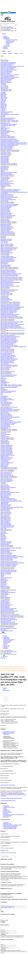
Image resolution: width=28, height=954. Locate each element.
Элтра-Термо (4, 383)
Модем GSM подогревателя (7, 344)
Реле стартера (4, 400)
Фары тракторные (5, 544)
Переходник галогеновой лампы (8, 215)
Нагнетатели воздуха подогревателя (9, 345)
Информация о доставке (8, 731)
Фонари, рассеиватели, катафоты (8, 565)
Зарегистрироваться (7, 906)
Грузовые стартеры (5, 442)
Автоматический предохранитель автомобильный (12, 307)
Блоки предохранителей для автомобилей (10, 304)
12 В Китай (3, 92)
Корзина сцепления (5, 486)
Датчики (3, 187)
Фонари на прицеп (5, 586)
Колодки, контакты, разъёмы (7, 202)
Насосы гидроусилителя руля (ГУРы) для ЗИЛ (11, 278)
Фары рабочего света (5, 517)
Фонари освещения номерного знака (9, 610)
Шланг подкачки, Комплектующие (9, 69)
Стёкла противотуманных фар (8, 525)
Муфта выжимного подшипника (8, 487)
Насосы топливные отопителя (8, 371)
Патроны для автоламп (6, 214)
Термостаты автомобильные (7, 194)
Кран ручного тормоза (6, 493)
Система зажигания (5, 404)
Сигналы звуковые (5, 253)
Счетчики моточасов (5, 434)
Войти (2, 911)
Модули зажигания (5, 419)
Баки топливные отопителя (7, 361)
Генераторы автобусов (6, 152)
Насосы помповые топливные (8, 269)
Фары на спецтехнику (6, 520)
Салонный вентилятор (6, 620)
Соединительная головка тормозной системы (11, 501)
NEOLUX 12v (4, 97)
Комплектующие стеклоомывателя (9, 476)
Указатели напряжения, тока (7, 227)
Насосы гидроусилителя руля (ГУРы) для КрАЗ (11, 277)
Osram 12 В (3, 99)
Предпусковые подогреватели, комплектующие (12, 316)
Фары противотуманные (6, 541)
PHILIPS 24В (4, 94)
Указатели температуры (6, 229)
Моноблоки (3, 236)
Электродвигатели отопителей (8, 622)
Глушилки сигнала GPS (6, 72)
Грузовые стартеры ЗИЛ (6, 446)
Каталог (10, 53)
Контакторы (3, 629)
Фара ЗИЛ (3, 539)
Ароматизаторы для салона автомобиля (10, 114)
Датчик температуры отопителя (8, 355)
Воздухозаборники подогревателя (8, 339)
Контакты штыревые (5, 211)
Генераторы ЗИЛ (4, 157)
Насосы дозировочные (6, 367)
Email (6, 906)
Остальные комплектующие (7, 376)
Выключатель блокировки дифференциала (10, 189)
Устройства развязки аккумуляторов (9, 315)
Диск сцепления (4, 484)
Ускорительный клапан (6, 504)
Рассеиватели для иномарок (7, 609)
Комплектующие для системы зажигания (10, 416)
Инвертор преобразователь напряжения (10, 309)
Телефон (2, 932)
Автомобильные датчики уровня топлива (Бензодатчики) (14, 192)
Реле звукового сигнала (6, 398)
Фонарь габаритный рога (6, 604)
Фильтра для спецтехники (7, 559)
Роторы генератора (5, 177)
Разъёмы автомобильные (6, 216)
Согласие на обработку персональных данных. (11, 798)
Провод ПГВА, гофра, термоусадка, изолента (11, 384)
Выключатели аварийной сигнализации (10, 140)
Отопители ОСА (4, 297)
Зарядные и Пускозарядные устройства (10, 74)
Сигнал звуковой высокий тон (8, 260)
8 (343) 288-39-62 (7, 29)
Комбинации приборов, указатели (8, 221)
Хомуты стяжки (4, 88)
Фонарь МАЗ (4, 581)
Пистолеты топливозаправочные (8, 271)
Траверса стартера (5, 463)
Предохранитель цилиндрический (8, 311)
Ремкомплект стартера (6, 458)
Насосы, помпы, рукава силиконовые (9, 267)
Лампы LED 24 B (5, 113)
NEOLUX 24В (4, 98)
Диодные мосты (4, 179)
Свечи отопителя (4, 363)
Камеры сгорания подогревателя (8, 342)
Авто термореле (4, 193)
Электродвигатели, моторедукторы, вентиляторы (12, 615)
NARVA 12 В (4, 104)
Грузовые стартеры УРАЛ (6, 454)
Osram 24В (3, 100)
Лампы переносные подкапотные (8, 62)
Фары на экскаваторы (6, 523)
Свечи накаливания (5, 425)
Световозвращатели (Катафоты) (8, 592)
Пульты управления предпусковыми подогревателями (13, 346)
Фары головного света (6, 529)
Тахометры (3, 435)
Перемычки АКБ (4, 132)
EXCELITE (3, 95)
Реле (2, 393)
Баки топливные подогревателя (8, 335)
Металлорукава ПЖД (5, 266)
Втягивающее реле (5, 441)
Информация (6, 38)
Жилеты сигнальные (5, 73)
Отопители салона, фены (6, 293)
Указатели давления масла (7, 226)
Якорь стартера (4, 466)
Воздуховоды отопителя (6, 353)
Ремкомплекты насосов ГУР (7, 281)
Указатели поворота (5, 587)
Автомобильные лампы (6, 89)
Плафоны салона (4, 591)
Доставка (8, 43)
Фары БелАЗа (4, 538)
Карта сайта (6, 816)
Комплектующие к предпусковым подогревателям (12, 332)
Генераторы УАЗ (4, 169)
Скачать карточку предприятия (8, 785)
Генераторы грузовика (6, 153)
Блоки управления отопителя (7, 352)
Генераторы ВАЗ (4, 166)
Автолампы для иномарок (7, 111)
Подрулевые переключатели (7, 146)
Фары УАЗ (3, 535)
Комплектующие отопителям (7, 350)
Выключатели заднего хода (7, 195)
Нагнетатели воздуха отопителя (8, 360)
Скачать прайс (6, 45)
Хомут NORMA (4, 85)
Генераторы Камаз (5, 158)
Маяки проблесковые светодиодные (9, 247)
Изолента (3, 388)
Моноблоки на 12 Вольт (6, 239)
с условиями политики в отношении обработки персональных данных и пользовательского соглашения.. (13, 794)
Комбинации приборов (6, 224)
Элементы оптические (6, 543)
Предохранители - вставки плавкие (9, 310)
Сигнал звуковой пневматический (8, 257)
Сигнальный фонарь (5, 599)
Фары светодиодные (5, 509)
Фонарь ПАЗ (4, 596)
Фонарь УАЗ (3, 578)
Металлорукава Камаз (6, 265)
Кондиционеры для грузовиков (8, 234)
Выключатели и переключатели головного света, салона (14, 142)
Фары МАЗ (3, 531)
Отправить (3, 934)
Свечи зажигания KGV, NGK (7, 424)
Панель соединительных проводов (9, 205)
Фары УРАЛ (3, 536)
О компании (6, 37)
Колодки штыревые (5, 209)
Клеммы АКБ (4, 129)
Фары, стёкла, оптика (6, 513)
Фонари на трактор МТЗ (6, 577)
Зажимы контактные (5, 127)
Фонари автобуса (4, 593)
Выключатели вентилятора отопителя (9, 141)
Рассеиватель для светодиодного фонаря (10, 614)
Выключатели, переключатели (8, 136)
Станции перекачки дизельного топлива (10, 286)
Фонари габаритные (5, 597)
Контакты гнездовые (5, 210)
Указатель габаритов (5, 602)
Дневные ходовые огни (6, 512)
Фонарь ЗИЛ (3, 582)
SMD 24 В (3, 103)
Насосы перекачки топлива (7, 283)
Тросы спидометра (5, 436)
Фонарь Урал (4, 583)
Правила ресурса (4, 850)
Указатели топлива (5, 230)
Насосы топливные (5, 287)
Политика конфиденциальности (8, 800)
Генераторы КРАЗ (5, 160)
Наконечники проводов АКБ (7, 131)
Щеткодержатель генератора (7, 183)
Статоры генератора (5, 178)
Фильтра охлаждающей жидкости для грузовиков (12, 556)
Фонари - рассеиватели (6, 572)
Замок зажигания (4, 412)
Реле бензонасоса (5, 395)
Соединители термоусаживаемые (8, 391)
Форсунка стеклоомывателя (7, 480)
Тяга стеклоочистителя (6, 473)
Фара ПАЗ (3, 540)
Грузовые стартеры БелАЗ (7, 445)
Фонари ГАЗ (3, 585)
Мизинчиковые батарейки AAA (8, 118)
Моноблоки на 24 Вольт (6, 240)
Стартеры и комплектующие (7, 437)
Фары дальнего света (5, 519)
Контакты (5, 48)
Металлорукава (4, 262)
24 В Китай (3, 93)
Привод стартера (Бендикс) (7, 457)
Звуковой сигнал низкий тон (7, 258)
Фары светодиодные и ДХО (9, 828)
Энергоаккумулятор (5, 505)
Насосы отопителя (5, 368)
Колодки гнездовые (5, 208)
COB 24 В (3, 110)
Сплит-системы (4, 241)
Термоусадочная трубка (6, 392)
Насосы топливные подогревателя (9, 374)
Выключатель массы (5, 122)
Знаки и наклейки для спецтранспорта (9, 77)
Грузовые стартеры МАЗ (6, 450)
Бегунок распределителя (6, 408)
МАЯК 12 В (3, 106)
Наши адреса (6, 734)
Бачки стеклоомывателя (6, 478)
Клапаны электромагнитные (7, 625)
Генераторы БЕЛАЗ (5, 156)
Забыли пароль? (7, 907)
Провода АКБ (4, 134)
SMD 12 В (3, 101)
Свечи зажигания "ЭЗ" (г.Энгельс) (9, 423)
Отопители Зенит (5, 295)
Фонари (2, 575)
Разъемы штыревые (5, 220)
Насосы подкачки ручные (6, 284)
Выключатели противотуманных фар (9, 145)
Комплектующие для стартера (7, 455)
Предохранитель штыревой (7, 313)
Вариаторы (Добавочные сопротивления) (10, 409)
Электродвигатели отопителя (7, 349)
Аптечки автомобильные (6, 71)
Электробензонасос (5, 292)
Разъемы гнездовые (5, 219)
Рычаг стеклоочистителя (6, 472)
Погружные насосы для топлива (8, 272)
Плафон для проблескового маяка (8, 248)
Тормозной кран (4, 503)
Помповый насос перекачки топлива (9, 289)
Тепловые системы (5, 382)
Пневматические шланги (6, 64)
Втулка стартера (4, 440)
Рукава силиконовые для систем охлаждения (11, 273)
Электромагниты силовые (7, 630)
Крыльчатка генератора (6, 185)
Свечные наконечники (6, 426)
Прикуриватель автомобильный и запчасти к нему (12, 66)
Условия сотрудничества (11, 39)
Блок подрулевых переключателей (8, 139)
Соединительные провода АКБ (8, 125)
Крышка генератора (5, 184)
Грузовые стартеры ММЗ (6, 451)
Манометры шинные (5, 80)
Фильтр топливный (5, 551)
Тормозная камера (5, 502)
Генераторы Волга (5, 167)
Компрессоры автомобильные (7, 78)
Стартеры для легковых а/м (7, 462)
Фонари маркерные (5, 607)
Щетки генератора (5, 182)
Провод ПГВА (4, 389)
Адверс (2, 377)
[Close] (1, 855)
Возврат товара (9, 42)
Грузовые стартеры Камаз (6, 447)
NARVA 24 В (4, 105)
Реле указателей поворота (7, 403)
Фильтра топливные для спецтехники (9, 564)
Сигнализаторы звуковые (6, 252)
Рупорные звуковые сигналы (7, 261)
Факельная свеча (4, 428)
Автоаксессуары (4, 59)
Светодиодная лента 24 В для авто (9, 570)
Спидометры (4, 433)
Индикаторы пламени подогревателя (9, 341)
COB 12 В (3, 109)
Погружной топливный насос (7, 290)
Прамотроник (4, 381)
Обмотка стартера (5, 456)
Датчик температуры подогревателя (9, 340)
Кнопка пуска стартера (6, 414)
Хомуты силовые (4, 87)
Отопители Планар (5, 298)
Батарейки (3, 115)
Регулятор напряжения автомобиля (9, 172)
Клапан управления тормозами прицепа (10, 492)
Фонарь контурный (5, 606)
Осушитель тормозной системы (8, 498)
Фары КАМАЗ (4, 533)
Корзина (16, 53)
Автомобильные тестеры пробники (9, 124)
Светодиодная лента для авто (7, 567)
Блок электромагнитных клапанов (9, 628)
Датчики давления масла (6, 198)
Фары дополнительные (6, 524)
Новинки (5, 47)
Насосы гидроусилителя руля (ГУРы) (9, 274)
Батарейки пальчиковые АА (7, 119)
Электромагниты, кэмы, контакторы (9, 623)
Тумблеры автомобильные (7, 508)
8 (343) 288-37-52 (9, 27)
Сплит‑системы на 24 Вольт (7, 244)
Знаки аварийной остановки (7, 76)
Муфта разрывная (5, 497)
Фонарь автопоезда (5, 603)
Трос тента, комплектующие (7, 68)
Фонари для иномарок (6, 573)
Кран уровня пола (5, 496)
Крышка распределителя (6, 418)
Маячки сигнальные (5, 251)
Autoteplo (3, 379)
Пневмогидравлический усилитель (9, 499)
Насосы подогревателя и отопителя (9, 365)
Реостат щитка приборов (6, 148)
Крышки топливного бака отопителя (9, 358)
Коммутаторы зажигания (6, 415)
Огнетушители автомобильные (8, 63)
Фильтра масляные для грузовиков (9, 555)
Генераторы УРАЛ (5, 162)
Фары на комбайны (5, 522)
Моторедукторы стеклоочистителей (9, 619)
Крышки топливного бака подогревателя (10, 336)
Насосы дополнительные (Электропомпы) (10, 282)
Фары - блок (3, 528)
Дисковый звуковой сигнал (7, 256)
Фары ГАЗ (3, 534)
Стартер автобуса (5, 460)
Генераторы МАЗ (5, 161)
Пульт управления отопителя (7, 362)
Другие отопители (5, 300)
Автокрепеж (3, 83)
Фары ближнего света (6, 518)
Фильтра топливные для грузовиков (9, 557)
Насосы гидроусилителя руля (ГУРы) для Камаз (12, 279)
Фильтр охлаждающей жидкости (8, 550)
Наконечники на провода (6, 213)
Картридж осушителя (5, 491)
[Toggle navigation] (2, 14)
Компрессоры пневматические (8, 232)
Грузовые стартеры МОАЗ (7, 452)
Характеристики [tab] (7, 736)
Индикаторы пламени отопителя (8, 356)
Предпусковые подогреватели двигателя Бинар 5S (12, 324)
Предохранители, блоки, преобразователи (10, 302)
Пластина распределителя (7, 420)
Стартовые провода (5, 135)
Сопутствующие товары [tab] (9, 738)
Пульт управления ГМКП (6, 147)
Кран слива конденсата (6, 494)
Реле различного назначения (7, 399)
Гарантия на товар (10, 41)
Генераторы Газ (4, 168)
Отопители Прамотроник (6, 299)
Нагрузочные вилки (5, 130)
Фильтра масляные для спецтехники (9, 561)
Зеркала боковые (4, 200)
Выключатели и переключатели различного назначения (13, 143)
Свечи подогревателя (5, 347)
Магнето (3, 171)
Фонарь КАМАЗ (4, 580)
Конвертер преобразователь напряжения (10, 305)
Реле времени (4, 397)
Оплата (7, 44)
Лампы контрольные (5, 225)
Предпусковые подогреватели (7, 319)
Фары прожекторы (5, 515)
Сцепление (3, 482)
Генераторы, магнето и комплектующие (10, 150)
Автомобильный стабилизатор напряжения (11, 308)
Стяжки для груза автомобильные (8, 67)
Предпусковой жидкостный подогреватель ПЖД (12, 321)
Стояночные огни (5, 601)
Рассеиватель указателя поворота (8, 589)
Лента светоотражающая (6, 79)
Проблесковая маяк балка (6, 250)
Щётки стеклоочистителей (7, 475)
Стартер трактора (5, 461)
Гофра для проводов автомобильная (9, 387)
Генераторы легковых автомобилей (9, 163)
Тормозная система (5, 488)
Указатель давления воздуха (7, 231)
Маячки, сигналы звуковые (7, 245)
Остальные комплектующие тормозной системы (12, 507)
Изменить (3, 922)
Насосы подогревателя (6, 372)
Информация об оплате (8, 732)
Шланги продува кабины (6, 82)
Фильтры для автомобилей (7, 545)
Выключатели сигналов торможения (9, 197)
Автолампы (6, 822)
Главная (5, 36)
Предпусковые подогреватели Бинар (9, 323)
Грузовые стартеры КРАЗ (6, 449)
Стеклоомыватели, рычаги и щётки (9, 467)
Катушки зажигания (5, 413)
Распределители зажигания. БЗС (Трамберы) (11, 421)
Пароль (6, 907)
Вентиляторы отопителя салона (8, 618)
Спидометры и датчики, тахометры (9, 429)
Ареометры (3, 126)
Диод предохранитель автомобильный (9, 204)
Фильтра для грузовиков (6, 552)
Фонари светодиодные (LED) (7, 612)
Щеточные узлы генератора (7, 181)
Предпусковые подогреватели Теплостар (10, 325)
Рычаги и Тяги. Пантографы (7, 470)
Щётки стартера (4, 465)
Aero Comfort (4, 378)
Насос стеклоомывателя (6, 481)
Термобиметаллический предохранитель (10, 314)
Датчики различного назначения (8, 199)
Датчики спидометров (6, 431)
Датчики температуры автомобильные (9, 190)
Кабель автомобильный (6, 206)
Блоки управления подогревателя (8, 337)
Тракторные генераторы (6, 173)
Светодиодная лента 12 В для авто (9, 571)
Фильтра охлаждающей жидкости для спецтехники (12, 562)
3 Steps (14, 852)
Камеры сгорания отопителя (7, 357)
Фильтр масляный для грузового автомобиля (11, 547)
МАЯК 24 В (3, 108)
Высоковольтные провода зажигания (9, 410)
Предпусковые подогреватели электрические (11, 326)
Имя (2, 930)
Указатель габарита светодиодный (8, 608)
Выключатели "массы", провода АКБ (9, 120)
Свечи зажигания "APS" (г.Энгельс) (9, 407)
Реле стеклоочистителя (6, 402)
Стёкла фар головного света (7, 526)
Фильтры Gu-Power (5, 549)
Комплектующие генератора (7, 174)
